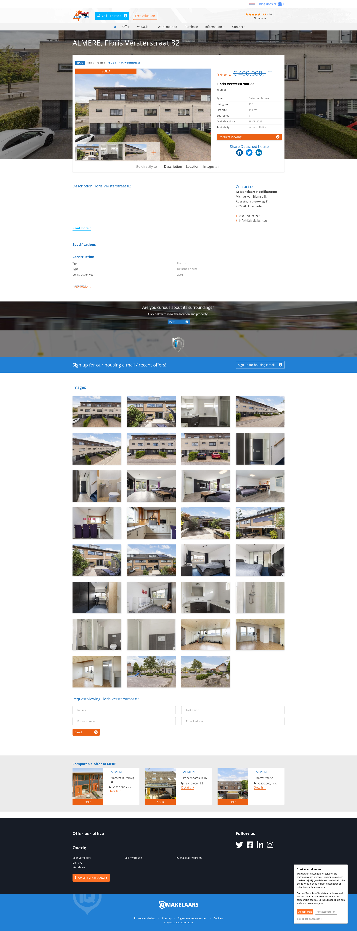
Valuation (143, 27)
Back (80, 63)
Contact (237, 27)
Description (173, 166)
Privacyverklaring (144, 918)
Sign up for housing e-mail (256, 365)
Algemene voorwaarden (192, 918)
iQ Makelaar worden (189, 857)
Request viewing (230, 137)
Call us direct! (111, 16)
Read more (81, 228)
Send (78, 732)
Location (192, 166)
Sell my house (133, 857)
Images (211, 166)
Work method (167, 27)
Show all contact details (91, 877)
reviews (259, 17)
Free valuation (145, 16)
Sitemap (166, 918)
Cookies (218, 918)
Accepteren (305, 911)
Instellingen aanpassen (309, 919)
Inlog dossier (267, 4)
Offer (126, 27)
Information (213, 27)
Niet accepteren (326, 911)
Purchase (191, 27)
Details (113, 791)
